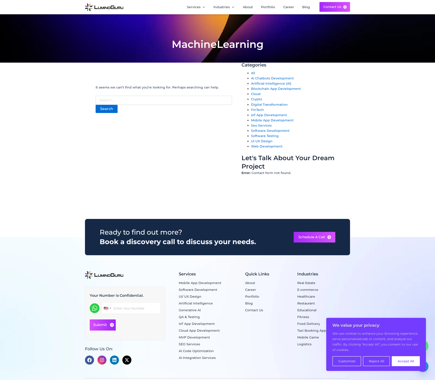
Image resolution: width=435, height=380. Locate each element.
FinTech (257, 110)
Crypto (256, 99)
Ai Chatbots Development (272, 78)
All (253, 73)
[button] (314, 237)
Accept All (406, 361)
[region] (376, 344)
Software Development (270, 131)
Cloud (256, 94)
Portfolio (268, 7)
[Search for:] (164, 100)
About (248, 7)
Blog (306, 7)
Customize (346, 361)
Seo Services (261, 125)
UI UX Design (262, 141)
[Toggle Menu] (205, 7)
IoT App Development (269, 115)
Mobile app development (272, 120)
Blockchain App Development (276, 89)
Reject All (376, 361)
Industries (221, 7)
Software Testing (265, 136)
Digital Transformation (269, 105)
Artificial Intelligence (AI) (271, 83)
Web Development (267, 146)
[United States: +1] (107, 308)
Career (288, 7)
